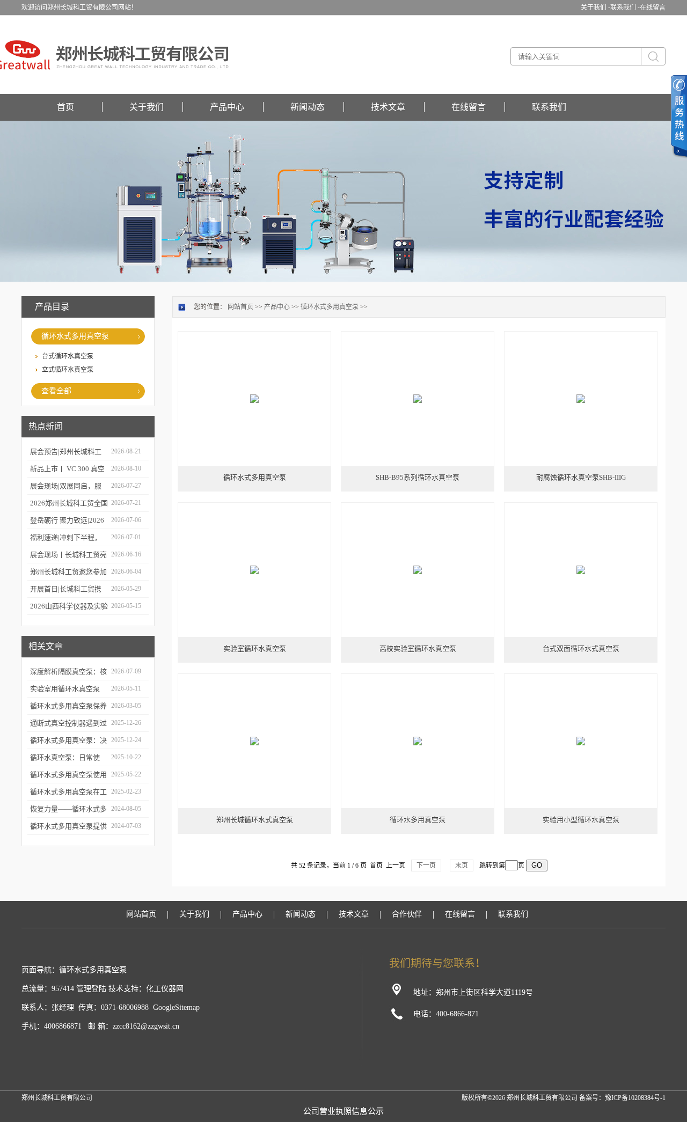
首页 (65, 107)
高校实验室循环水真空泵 (417, 648)
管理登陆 (91, 989)
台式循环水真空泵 (67, 356)
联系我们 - (625, 7)
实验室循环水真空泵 (254, 648)
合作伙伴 (407, 914)
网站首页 (240, 307)
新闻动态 (307, 107)
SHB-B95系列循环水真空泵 (417, 477)
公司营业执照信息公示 (343, 1111)
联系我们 (549, 107)
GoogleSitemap (176, 1007)
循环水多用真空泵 (417, 820)
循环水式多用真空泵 (75, 336)
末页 (461, 865)
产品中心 (227, 107)
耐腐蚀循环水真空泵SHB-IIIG (581, 477)
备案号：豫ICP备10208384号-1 (622, 1098)
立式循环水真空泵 (67, 369)
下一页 (426, 865)
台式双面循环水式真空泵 (581, 648)
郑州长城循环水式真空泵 (254, 820)
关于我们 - (595, 7)
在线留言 (653, 7)
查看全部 (56, 391)
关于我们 (146, 107)
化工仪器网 (165, 989)
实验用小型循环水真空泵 (581, 820)
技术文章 (388, 107)
